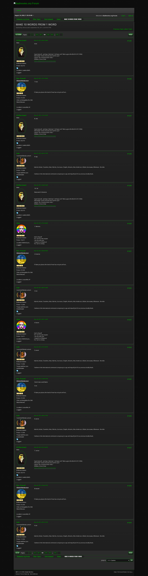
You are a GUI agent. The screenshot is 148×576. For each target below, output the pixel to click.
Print (130, 34)
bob (18, 153)
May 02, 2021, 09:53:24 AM (41, 40)
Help (115, 572)
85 (48, 34)
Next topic (128, 29)
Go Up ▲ (130, 572)
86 (52, 34)
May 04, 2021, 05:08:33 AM (41, 185)
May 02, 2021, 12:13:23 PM (41, 115)
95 (57, 34)
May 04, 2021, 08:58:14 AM (41, 287)
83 (41, 34)
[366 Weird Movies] (17, 105)
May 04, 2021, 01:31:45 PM (41, 347)
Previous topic (118, 29)
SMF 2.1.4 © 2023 (20, 572)
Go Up (17, 553)
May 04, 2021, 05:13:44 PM (41, 447)
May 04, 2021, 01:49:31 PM (41, 378)
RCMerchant (21, 40)
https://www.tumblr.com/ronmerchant (45, 61)
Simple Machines (29, 572)
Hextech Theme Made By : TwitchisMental (27, 574)
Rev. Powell (21, 78)
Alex (18, 223)
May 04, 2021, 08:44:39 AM (41, 250)
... (34, 34)
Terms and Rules (122, 572)
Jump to (103, 560)
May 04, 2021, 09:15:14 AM (41, 319)
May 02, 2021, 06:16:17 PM (41, 153)
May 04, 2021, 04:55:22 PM (41, 415)
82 (37, 34)
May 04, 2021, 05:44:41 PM (41, 485)
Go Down (18, 34)
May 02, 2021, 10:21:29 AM (41, 78)
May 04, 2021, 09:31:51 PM (41, 522)
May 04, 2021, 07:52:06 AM (41, 223)
